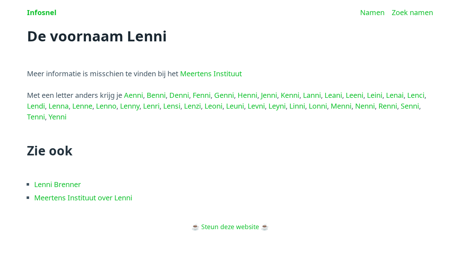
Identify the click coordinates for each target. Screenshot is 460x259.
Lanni (312, 95)
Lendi (36, 106)
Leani (333, 95)
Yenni (57, 117)
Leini (374, 95)
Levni (256, 106)
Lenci (415, 95)
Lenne (82, 106)
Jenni (269, 95)
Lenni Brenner (57, 184)
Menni (341, 106)
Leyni (277, 106)
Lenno (106, 106)
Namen (372, 12)
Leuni (235, 106)
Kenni (290, 95)
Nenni (365, 106)
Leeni (354, 95)
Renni (387, 106)
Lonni (318, 106)
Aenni (133, 95)
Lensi (171, 106)
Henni (247, 95)
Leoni (213, 106)
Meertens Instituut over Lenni (83, 198)
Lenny (129, 106)
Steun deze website (230, 226)
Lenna (59, 106)
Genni (224, 95)
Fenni (202, 95)
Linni (297, 106)
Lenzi (192, 106)
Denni (179, 95)
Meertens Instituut (211, 73)
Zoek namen (412, 12)
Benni (156, 95)
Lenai (395, 95)
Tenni (36, 117)
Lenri (151, 106)
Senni (410, 106)
